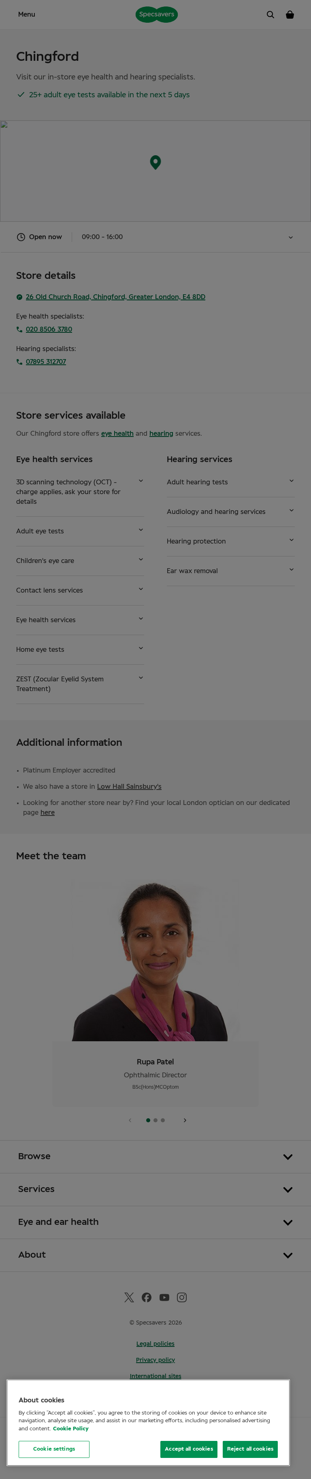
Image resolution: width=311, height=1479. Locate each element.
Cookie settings (54, 1449)
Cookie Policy (71, 1429)
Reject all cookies (250, 1449)
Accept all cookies (189, 1449)
